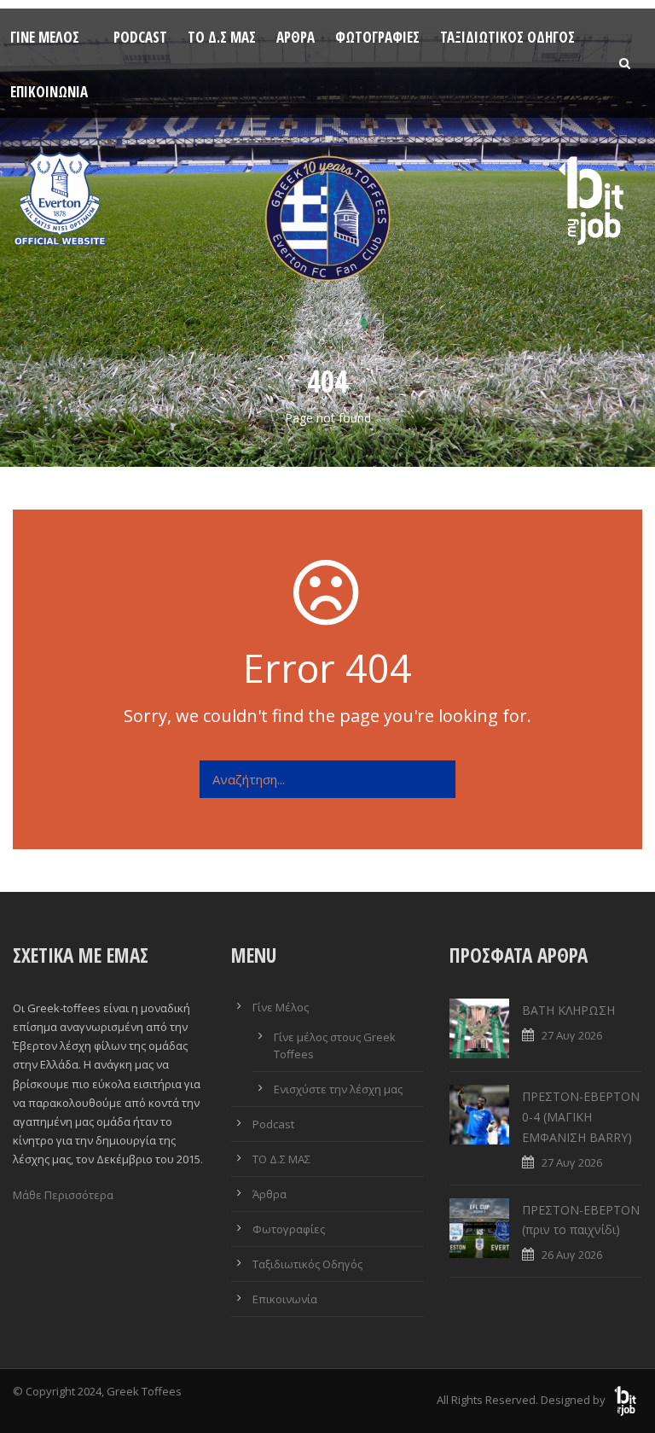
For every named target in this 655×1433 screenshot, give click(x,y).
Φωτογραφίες (377, 37)
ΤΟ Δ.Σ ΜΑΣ (222, 37)
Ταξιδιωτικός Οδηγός (507, 37)
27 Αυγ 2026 (572, 1035)
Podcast (140, 37)
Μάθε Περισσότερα (63, 1195)
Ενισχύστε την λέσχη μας (338, 1089)
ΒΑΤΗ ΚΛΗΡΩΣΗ (568, 1010)
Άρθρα (295, 37)
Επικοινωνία (49, 92)
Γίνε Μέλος (44, 37)
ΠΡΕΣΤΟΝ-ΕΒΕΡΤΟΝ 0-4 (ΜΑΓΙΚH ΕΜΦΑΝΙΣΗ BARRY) (581, 1116)
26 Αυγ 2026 (572, 1254)
